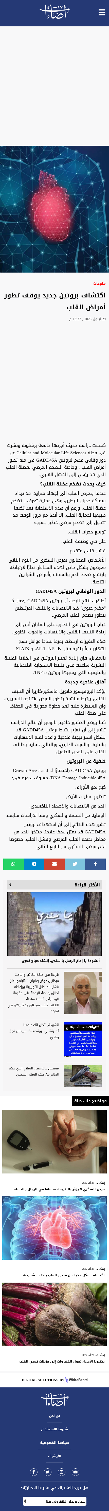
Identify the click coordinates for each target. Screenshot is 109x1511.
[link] (34, 1472)
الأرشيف (54, 1456)
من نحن (54, 1416)
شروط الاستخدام (54, 1429)
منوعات (99, 283)
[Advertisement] (54, 86)
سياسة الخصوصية (54, 1442)
